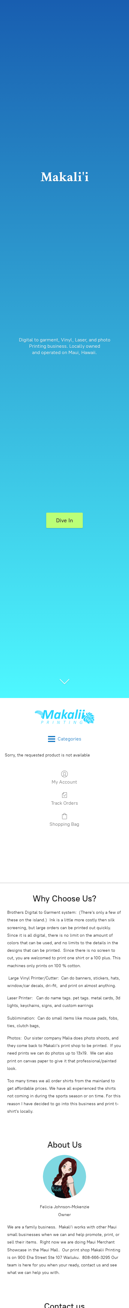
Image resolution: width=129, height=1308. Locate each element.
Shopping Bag (64, 824)
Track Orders (64, 803)
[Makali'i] (64, 717)
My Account (64, 782)
